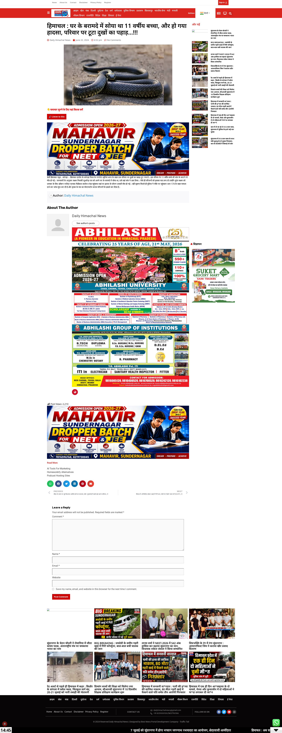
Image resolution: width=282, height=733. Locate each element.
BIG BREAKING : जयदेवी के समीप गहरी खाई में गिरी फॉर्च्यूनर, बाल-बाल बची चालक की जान (222, 45)
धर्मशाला (118, 10)
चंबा (87, 10)
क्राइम (75, 10)
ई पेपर (118, 15)
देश (106, 10)
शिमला (111, 15)
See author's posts (86, 223)
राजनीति (90, 15)
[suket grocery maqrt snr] (213, 275)
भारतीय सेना (160, 10)
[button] (230, 13)
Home (54, 2)
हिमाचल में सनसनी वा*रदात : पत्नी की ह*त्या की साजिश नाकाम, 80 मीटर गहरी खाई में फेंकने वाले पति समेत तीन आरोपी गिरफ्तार (222, 106)
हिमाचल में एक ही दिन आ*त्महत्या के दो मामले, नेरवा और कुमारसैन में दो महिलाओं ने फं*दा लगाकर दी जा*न (223, 119)
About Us (63, 2)
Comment (58, 516)
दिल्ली (93, 10)
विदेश (97, 15)
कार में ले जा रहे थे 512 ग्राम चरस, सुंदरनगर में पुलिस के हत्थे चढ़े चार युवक (222, 129)
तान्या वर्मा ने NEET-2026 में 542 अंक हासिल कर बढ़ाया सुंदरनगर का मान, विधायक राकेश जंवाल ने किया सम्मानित (222, 58)
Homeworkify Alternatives (60, 472)
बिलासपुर (149, 10)
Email (56, 565)
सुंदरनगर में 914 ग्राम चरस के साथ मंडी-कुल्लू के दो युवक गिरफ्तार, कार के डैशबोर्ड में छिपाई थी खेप (222, 141)
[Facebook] (219, 712)
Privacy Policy (95, 2)
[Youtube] (229, 712)
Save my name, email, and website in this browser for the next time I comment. (96, 589)
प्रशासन (139, 10)
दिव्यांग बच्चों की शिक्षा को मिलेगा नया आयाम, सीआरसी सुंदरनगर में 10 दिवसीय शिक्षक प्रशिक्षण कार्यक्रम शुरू (222, 93)
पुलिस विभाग (129, 10)
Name (56, 554)
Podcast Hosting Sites (58, 475)
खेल (82, 10)
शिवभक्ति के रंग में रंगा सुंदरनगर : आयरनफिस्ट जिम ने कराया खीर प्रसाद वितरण (222, 68)
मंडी (168, 10)
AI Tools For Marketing (58, 468)
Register (107, 2)
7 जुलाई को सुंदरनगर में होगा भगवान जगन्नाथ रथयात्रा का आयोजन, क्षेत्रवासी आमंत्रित (118, 730)
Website (56, 577)
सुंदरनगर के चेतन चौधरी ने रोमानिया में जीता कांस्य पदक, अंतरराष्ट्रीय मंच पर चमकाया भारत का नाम (222, 34)
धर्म (111, 10)
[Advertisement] (213, 196)
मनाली (175, 10)
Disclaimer (83, 2)
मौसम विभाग (79, 15)
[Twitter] (224, 712)
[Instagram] (234, 712)
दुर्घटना (100, 10)
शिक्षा (104, 15)
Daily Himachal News (78, 195)
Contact (73, 2)
